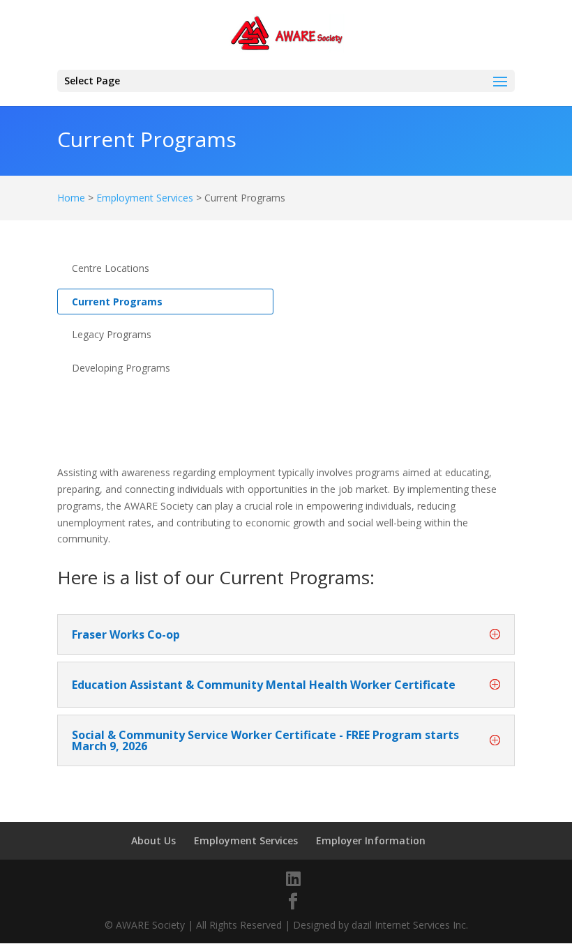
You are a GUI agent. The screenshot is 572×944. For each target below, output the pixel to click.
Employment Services (144, 197)
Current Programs (117, 301)
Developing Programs (121, 367)
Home (71, 197)
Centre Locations (110, 268)
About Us (153, 840)
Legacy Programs (111, 334)
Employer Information (371, 840)
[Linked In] (293, 878)
